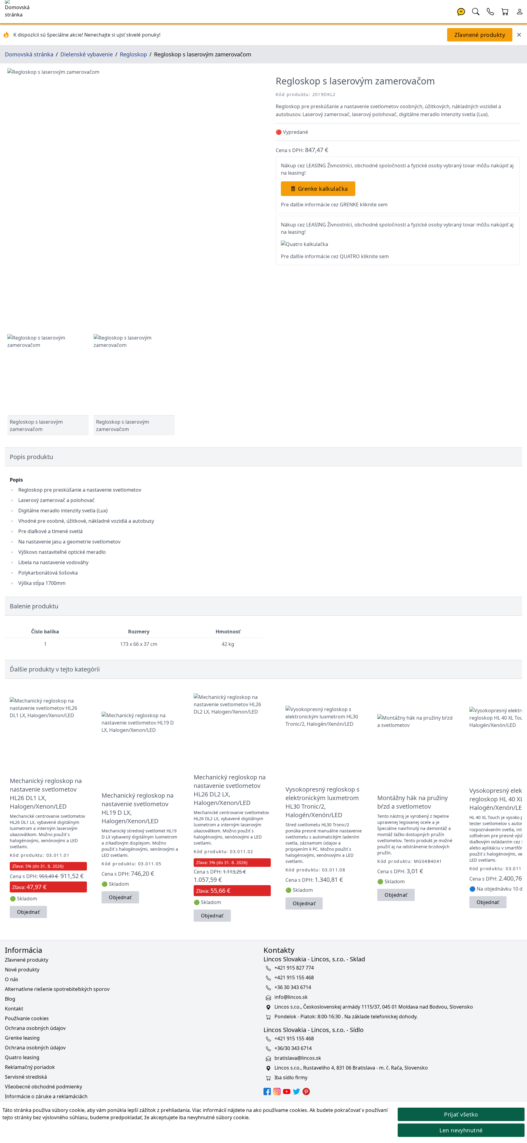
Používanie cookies (27, 1018)
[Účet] (519, 11)
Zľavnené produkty (479, 34)
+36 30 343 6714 (292, 987)
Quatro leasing (22, 1057)
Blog (10, 998)
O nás (11, 979)
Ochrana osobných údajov (35, 1028)
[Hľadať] (475, 11)
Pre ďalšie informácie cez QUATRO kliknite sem (335, 256)
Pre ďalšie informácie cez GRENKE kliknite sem (334, 204)
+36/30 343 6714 (293, 1048)
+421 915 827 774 (294, 967)
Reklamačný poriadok (30, 1067)
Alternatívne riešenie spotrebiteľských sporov (57, 989)
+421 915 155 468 (294, 977)
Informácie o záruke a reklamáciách (46, 1096)
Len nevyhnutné (460, 1130)
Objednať (28, 912)
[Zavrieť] (519, 35)
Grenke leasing (22, 1037)
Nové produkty (22, 969)
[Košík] (505, 11)
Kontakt (14, 1008)
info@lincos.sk (291, 997)
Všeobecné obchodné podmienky (43, 1086)
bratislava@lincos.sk (297, 1058)
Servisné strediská (26, 1077)
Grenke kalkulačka (323, 188)
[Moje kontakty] (490, 11)
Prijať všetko (461, 1114)
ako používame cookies (280, 1110)
